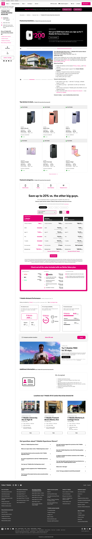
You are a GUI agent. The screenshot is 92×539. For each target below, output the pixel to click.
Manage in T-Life (67, 9)
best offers (67, 60)
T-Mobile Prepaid (4, 38)
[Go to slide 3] (57, 49)
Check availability (53, 37)
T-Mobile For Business (5, 40)
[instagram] (11, 61)
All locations (22, 15)
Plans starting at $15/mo (6, 42)
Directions (7, 47)
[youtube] (8, 61)
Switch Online (78, 9)
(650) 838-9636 (26, 425)
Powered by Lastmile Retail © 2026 (46, 536)
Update (81, 337)
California (28, 15)
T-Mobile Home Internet (6, 36)
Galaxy (79, 65)
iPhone (75, 65)
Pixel (85, 65)
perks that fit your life (59, 61)
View (30, 432)
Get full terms (74, 41)
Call (7, 53)
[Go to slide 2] (42, 49)
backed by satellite (61, 92)
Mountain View (35, 15)
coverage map (53, 302)
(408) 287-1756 (72, 425)
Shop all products (53, 174)
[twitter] (6, 61)
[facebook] (4, 61)
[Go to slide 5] (47, 79)
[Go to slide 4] (72, 49)
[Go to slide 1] (27, 49)
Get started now (66, 357)
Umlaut (31, 302)
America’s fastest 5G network (74, 90)
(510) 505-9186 (49, 425)
